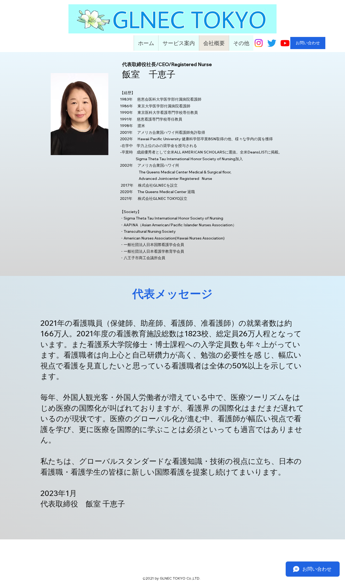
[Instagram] (258, 43)
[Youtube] (285, 43)
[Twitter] (272, 43)
